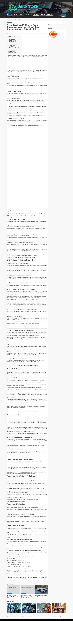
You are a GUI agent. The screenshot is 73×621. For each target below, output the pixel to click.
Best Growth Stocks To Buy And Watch (14, 564)
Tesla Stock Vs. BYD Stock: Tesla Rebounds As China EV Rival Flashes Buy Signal (26, 596)
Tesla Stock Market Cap (12, 51)
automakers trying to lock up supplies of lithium (28, 406)
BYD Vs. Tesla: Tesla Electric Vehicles (14, 41)
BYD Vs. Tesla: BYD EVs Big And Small (14, 42)
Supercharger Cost (10, 572)
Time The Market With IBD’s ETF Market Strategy (27, 411)
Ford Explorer (10, 611)
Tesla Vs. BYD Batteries (12, 45)
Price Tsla (29, 571)
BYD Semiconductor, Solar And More (14, 47)
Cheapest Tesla (24, 570)
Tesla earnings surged (11, 75)
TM (19, 394)
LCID (20, 56)
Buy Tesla (19, 570)
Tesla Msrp (19, 572)
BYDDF (18, 55)
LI (35, 56)
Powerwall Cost (19, 571)
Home (11, 14)
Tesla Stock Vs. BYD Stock (13, 52)
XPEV (29, 56)
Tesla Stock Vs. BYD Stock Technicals (15, 50)
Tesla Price (9, 22)
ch (20, 560)
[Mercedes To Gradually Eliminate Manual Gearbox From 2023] (13, 589)
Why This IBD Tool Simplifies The (13, 560)
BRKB (38, 516)
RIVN (15, 56)
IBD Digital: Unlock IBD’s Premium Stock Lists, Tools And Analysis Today (19, 566)
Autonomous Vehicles (18, 14)
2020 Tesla (10, 570)
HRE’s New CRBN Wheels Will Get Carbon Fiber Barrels (37, 577)
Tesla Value (36, 572)
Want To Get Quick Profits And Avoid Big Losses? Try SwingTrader (18, 562)
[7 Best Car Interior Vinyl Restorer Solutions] (29, 608)
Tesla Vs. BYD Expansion (12, 40)
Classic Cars (49, 14)
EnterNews (40, 619)
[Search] (58, 16)
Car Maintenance (28, 14)
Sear (19, 560)
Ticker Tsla (40, 572)
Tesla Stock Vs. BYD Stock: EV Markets (15, 44)
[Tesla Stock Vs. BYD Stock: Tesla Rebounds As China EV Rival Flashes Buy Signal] (27, 589)
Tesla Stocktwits (27, 572)
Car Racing (36, 14)
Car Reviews (43, 14)
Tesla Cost (15, 572)
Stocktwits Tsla (39, 571)
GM (27, 57)
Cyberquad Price (29, 570)
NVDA (18, 446)
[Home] (7, 14)
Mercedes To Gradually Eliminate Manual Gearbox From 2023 (13, 596)
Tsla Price (44, 572)
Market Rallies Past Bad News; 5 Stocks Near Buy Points (17, 568)
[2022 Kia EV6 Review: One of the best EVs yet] (41, 589)
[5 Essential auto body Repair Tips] (44, 608)
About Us (20, 16)
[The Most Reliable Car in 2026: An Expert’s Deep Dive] (59, 608)
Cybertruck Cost (34, 570)
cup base (21, 497)
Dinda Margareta (14, 616)
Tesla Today (32, 572)
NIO (24, 56)
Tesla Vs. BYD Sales (12, 39)
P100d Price (15, 571)
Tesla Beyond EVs (11, 46)
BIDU (36, 445)
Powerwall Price (25, 571)
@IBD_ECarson (21, 556)
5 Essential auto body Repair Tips (43, 613)
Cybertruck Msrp (40, 570)
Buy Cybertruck (15, 570)
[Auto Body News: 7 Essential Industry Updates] (14, 608)
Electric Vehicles (13, 16)
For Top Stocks (23, 560)
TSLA (11, 55)
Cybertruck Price (10, 571)
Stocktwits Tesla (33, 571)
